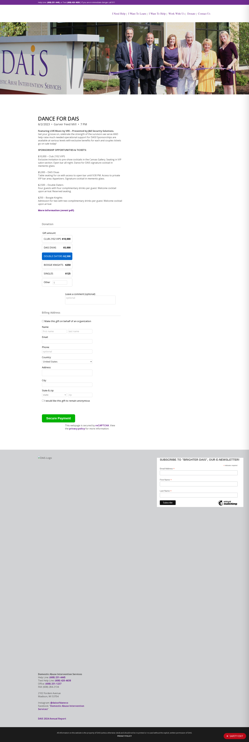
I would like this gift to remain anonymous (67, 400)
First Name (166, 479)
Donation (47, 224)
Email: (45, 337)
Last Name (165, 491)
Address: (46, 367)
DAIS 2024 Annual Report (52, 718)
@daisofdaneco (59, 702)
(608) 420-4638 (73, 2)
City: (44, 380)
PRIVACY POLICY (124, 736)
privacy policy (77, 428)
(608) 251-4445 (53, 2)
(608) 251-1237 (53, 683)
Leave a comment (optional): (80, 294)
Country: (46, 357)
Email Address (167, 468)
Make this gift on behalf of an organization (67, 321)
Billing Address (51, 312)
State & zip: (48, 390)
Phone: (45, 347)
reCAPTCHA (102, 425)
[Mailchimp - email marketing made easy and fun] (227, 505)
